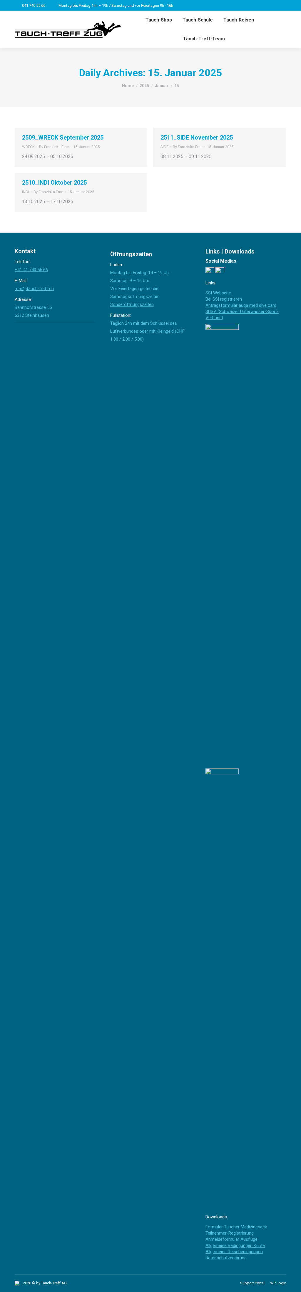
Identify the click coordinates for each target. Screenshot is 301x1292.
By (54, 147)
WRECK (28, 147)
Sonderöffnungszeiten (132, 304)
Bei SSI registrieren (223, 299)
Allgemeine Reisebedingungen (234, 1251)
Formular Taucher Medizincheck (236, 1227)
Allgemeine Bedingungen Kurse (235, 1245)
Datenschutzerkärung (226, 1257)
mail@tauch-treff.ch (34, 288)
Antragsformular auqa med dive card (240, 305)
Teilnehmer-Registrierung (229, 1233)
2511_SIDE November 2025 (196, 137)
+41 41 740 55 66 (31, 269)
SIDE (164, 147)
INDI (25, 192)
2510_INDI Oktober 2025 (54, 182)
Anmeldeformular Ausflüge (231, 1239)
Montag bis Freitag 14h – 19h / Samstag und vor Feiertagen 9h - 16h (115, 5)
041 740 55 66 (33, 5)
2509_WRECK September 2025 (62, 137)
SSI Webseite (218, 293)
